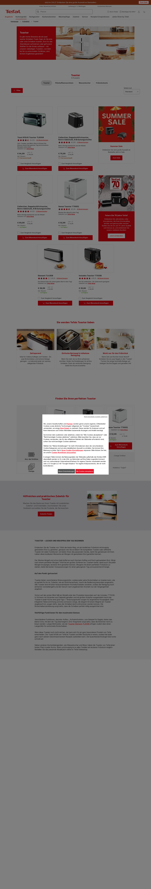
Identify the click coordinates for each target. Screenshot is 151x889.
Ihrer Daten (64, 428)
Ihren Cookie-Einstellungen (72, 450)
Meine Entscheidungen (66, 471)
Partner (70, 424)
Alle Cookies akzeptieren (84, 471)
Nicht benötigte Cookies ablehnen (96, 417)
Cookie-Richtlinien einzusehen (64, 452)
